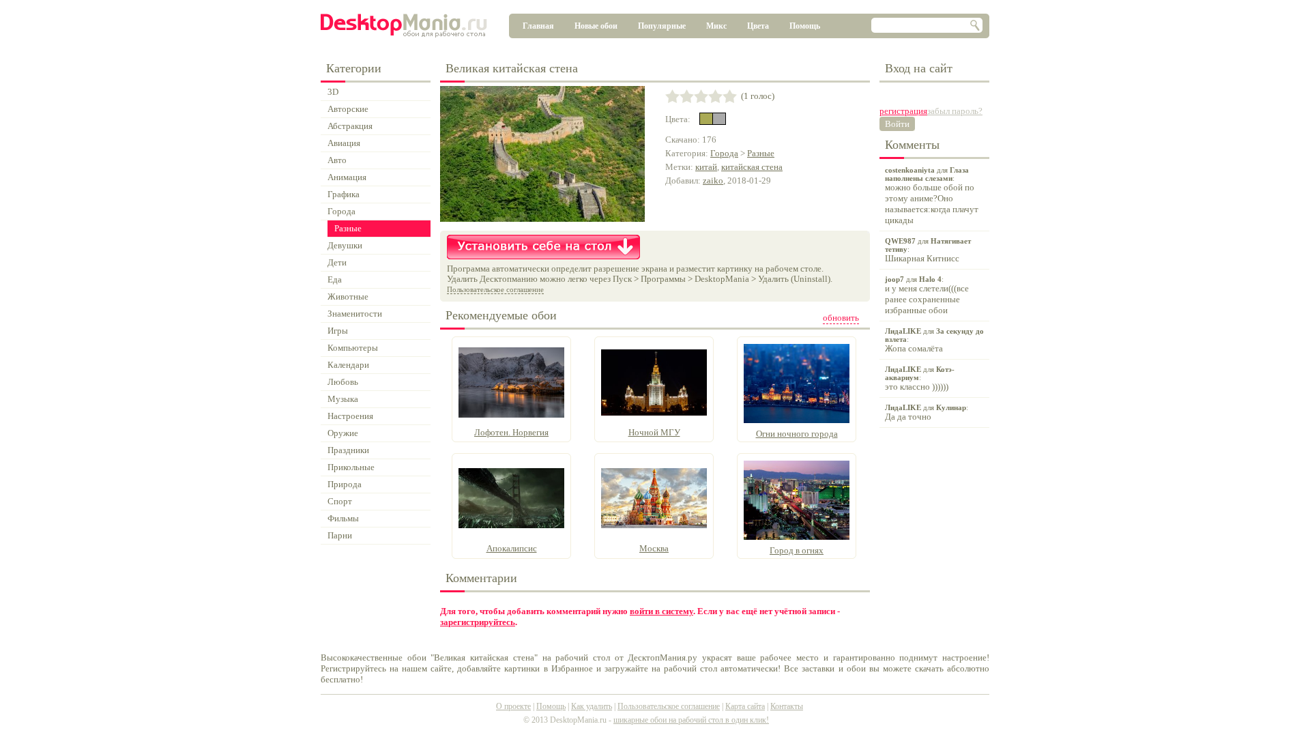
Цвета (758, 26)
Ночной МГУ (654, 432)
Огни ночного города (797, 434)
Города (724, 153)
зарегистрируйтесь (477, 622)
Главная (538, 26)
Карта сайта (745, 706)
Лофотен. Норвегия (511, 432)
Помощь (804, 26)
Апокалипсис (511, 548)
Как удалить (591, 706)
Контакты (786, 706)
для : (931, 195)
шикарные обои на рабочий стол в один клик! (691, 720)
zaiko (713, 180)
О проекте (513, 706)
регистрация (903, 111)
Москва (654, 548)
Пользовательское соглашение (495, 289)
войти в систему (661, 611)
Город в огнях (797, 550)
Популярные (662, 26)
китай (706, 167)
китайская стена (752, 167)
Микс (716, 26)
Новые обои (595, 26)
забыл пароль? (954, 111)
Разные (760, 153)
